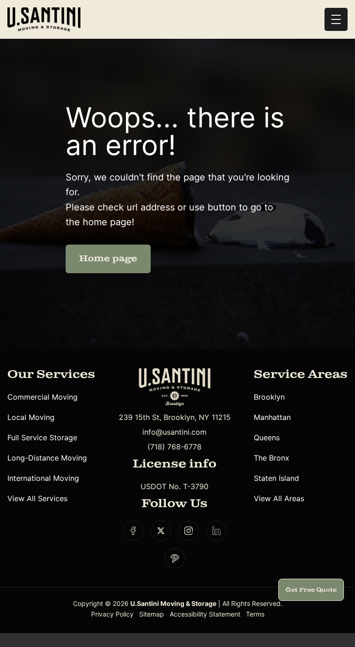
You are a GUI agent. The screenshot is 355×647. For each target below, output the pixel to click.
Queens (267, 437)
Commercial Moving (42, 396)
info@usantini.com (174, 432)
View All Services (37, 498)
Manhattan (272, 417)
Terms (255, 614)
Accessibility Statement (205, 614)
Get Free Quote (311, 589)
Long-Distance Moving (47, 457)
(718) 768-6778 (174, 446)
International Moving (43, 478)
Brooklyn (269, 396)
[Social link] (133, 531)
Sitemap (151, 614)
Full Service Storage (42, 437)
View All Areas (279, 498)
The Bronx (271, 457)
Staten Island (276, 478)
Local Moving (31, 417)
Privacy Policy (112, 614)
